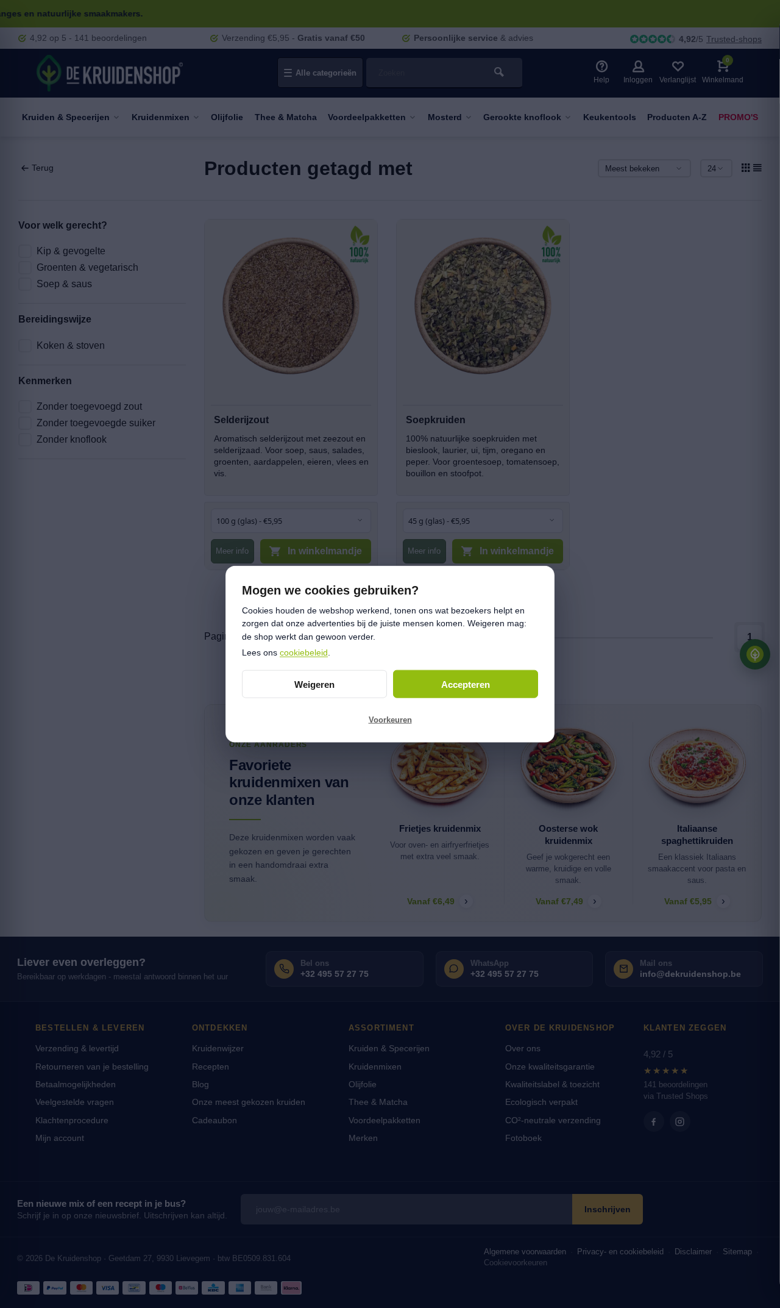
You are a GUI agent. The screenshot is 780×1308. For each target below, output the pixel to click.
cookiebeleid (304, 652)
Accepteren (465, 684)
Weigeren (314, 684)
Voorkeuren (390, 719)
